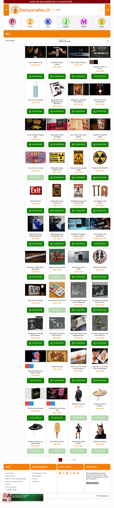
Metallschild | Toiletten (100, 267)
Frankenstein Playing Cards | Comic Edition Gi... (100, 334)
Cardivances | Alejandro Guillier (100, 136)
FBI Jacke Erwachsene (78, 404)
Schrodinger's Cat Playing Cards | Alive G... (100, 301)
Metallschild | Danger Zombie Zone (57, 202)
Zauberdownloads (10, 487)
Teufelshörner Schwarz (100, 441)
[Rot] (27, 366)
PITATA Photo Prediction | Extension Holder (78, 235)
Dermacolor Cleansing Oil (35, 100)
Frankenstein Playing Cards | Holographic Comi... (78, 334)
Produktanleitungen (11, 490)
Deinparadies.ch (104, 496)
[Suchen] (53, 10)
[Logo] (30, 10)
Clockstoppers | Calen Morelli (78, 268)
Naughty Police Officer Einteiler (78, 442)
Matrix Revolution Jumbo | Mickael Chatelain (35, 372)
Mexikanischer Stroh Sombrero (100, 405)
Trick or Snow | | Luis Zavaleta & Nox (100, 101)
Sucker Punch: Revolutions (35, 300)
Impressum (35, 481)
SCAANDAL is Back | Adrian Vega (57, 409)
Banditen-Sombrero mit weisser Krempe (35, 442)
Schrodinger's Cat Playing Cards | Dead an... (57, 334)
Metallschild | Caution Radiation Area (57, 169)
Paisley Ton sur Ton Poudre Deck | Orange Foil (78, 367)
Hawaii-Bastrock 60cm (57, 441)
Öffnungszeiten (37, 476)
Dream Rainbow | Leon (36, 62)
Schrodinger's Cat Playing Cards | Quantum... (35, 334)
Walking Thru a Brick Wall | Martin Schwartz (78, 101)
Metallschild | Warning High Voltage (78, 169)
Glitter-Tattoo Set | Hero (19, 497)
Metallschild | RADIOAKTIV (100, 168)
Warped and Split (57, 366)
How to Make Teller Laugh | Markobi (78, 136)
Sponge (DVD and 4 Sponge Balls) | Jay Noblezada (57, 101)
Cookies (7, 484)
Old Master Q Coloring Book (57, 300)
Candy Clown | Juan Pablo (35, 168)
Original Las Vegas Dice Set (57, 267)
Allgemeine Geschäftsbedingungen (15, 479)
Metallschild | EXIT (35, 201)
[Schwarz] (96, 62)
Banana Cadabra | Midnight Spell (35, 136)
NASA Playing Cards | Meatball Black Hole (57, 235)
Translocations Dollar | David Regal (57, 136)
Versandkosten (9, 473)
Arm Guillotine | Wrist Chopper (100, 202)
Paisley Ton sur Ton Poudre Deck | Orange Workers (100, 367)
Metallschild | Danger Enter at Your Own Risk (78, 202)
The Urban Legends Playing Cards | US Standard (78, 301)
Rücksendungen (10, 476)
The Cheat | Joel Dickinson (35, 408)
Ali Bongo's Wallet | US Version (100, 68)
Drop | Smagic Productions (78, 62)
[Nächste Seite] (107, 460)
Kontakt (34, 479)
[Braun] (91, 62)
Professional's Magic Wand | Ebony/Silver (35, 268)
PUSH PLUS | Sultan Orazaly (57, 63)
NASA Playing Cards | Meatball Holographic (35, 235)
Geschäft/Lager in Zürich (39, 473)
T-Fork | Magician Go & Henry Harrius (100, 235)
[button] (107, 10)
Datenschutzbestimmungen (13, 481)
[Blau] (31, 366)
